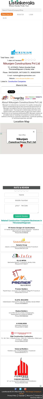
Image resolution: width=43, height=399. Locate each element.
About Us (30, 395)
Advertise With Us (36, 397)
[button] (21, 146)
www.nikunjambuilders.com (25, 78)
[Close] (33, 131)
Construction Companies (17, 81)
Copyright (21, 395)
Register (20, 14)
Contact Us (38, 395)
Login (31, 14)
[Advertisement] (21, 34)
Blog (5, 18)
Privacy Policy (12, 395)
